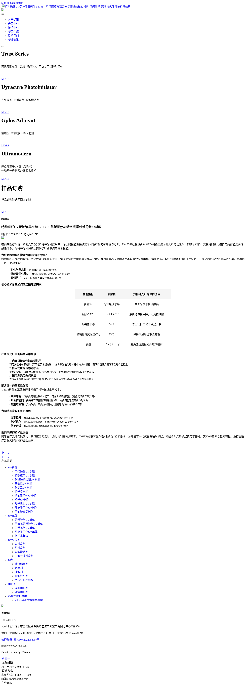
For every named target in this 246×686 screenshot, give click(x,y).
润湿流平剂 (21, 576)
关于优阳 (13, 19)
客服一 (6, 658)
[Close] (2, 14)
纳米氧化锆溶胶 (24, 580)
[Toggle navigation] (2, 46)
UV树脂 (12, 467)
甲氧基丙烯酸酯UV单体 (29, 523)
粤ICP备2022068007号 (26, 639)
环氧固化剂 (21, 592)
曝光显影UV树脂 (25, 503)
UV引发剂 (14, 539)
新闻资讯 (13, 39)
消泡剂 (19, 572)
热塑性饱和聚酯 (17, 596)
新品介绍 (13, 31)
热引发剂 (20, 547)
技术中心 (13, 27)
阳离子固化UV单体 (26, 531)
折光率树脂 (21, 491)
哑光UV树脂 (22, 499)
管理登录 (6, 639)
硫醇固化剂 (21, 588)
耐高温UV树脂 (23, 487)
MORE (5, 78)
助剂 (10, 560)
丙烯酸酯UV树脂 (25, 471)
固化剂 (12, 584)
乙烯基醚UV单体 (25, 527)
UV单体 (12, 515)
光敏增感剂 (21, 551)
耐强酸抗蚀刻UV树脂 (27, 479)
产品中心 (13, 23)
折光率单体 (21, 535)
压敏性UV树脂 (23, 483)
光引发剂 (20, 543)
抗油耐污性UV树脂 (26, 495)
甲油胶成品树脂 (24, 511)
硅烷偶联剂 (21, 564)
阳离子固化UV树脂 (26, 507)
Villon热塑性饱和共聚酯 (29, 600)
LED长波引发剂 (24, 555)
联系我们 (13, 35)
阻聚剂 (19, 568)
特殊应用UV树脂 (25, 475)
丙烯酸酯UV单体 (25, 519)
